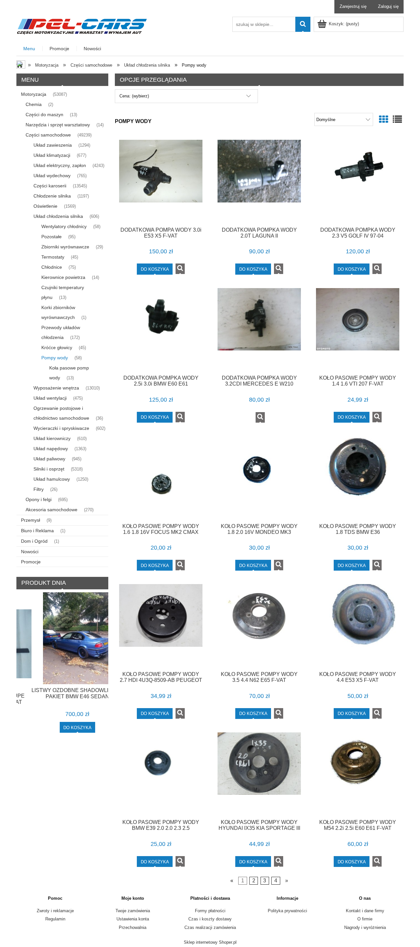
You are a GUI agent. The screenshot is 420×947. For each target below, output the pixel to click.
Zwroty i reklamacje (55, 910)
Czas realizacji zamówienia (210, 927)
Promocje (31, 561)
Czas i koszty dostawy (210, 918)
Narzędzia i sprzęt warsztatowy (58, 124)
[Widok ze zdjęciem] (383, 120)
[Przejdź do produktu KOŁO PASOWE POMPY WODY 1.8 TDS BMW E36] (357, 477)
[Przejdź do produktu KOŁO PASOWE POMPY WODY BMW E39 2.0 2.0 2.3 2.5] (160, 773)
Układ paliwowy (49, 458)
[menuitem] (29, 49)
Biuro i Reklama (37, 530)
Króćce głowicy (56, 347)
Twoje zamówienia (133, 910)
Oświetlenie (45, 206)
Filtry (38, 489)
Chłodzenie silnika (52, 196)
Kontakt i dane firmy (365, 910)
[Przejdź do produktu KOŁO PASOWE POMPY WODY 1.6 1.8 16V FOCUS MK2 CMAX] (160, 477)
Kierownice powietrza (63, 277)
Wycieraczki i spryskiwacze (61, 428)
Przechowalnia (132, 927)
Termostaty (52, 257)
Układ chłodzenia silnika (58, 216)
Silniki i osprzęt (48, 469)
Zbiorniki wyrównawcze (65, 246)
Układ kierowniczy (52, 438)
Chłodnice (51, 267)
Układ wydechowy (52, 175)
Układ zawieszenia (52, 145)
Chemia (34, 104)
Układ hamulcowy (51, 479)
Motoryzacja (33, 94)
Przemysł (30, 520)
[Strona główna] (82, 26)
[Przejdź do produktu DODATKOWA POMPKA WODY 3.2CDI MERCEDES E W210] (259, 329)
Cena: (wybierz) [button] (134, 96)
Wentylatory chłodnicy (64, 226)
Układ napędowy (50, 448)
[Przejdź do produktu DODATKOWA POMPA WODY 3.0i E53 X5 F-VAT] (160, 181)
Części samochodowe (48, 134)
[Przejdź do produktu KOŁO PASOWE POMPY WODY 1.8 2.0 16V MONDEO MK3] (259, 477)
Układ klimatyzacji (51, 155)
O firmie (364, 918)
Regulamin (55, 918)
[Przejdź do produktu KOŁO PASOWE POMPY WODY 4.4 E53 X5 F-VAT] (357, 625)
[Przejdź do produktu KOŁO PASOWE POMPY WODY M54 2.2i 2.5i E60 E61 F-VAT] (357, 773)
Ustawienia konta (132, 918)
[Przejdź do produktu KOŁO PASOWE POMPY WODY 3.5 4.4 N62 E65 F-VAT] (259, 625)
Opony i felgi (39, 499)
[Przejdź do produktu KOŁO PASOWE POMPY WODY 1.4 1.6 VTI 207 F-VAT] (357, 329)
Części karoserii (49, 185)
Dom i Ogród (34, 541)
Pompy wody (54, 357)
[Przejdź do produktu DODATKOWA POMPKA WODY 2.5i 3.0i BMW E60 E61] (160, 329)
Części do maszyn (44, 114)
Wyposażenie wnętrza (56, 387)
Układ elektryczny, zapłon (59, 165)
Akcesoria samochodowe (51, 509)
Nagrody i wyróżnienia (365, 927)
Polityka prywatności (287, 910)
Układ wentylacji (50, 398)
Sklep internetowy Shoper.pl (210, 942)
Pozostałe (51, 236)
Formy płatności (210, 910)
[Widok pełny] (397, 120)
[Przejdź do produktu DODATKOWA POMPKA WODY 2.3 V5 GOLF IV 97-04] (357, 181)
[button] (180, 268)
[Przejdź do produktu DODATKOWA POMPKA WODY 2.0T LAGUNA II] (259, 181)
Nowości (29, 551)
